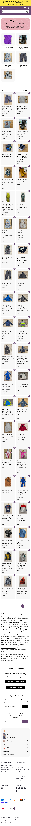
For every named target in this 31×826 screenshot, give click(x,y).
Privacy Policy (15, 819)
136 (19, 606)
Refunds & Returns (6, 819)
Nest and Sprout (8, 8)
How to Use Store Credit (21, 771)
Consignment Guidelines (15, 687)
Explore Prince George (6, 771)
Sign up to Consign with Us (15, 682)
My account (18, 780)
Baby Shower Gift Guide (7, 767)
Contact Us (4, 774)
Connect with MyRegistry (21, 774)
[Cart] (25, 8)
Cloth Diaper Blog (5, 769)
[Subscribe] (25, 706)
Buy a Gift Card (19, 765)
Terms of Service (5, 821)
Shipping (17, 817)
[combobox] (15, 12)
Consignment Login (20, 767)
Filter (5, 90)
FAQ (12, 821)
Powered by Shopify (6, 822)
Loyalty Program (19, 778)
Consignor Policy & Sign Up (22, 769)
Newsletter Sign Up (20, 776)
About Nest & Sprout (6, 765)
